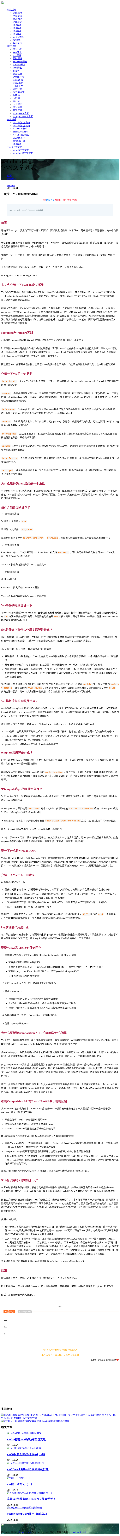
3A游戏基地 (19, 138)
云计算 (16, 101)
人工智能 (17, 104)
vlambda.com (24, 1532)
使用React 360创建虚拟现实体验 (53, 1421)
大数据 (16, 98)
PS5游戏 (17, 34)
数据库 (16, 70)
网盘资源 (17, 16)
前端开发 (17, 58)
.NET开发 (18, 86)
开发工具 (17, 73)
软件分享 (17, 43)
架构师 (16, 95)
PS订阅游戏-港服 (21, 125)
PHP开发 (17, 67)
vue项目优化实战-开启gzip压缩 (26, 1454)
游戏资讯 (17, 22)
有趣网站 (17, 19)
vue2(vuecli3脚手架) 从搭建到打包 (28, 1469)
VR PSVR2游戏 (21, 134)
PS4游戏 (17, 31)
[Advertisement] (60, 1384)
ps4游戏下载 (19, 141)
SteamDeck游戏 (20, 131)
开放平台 (17, 89)
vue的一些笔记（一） (20, 1484)
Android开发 (19, 64)
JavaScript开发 (20, 61)
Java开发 (17, 52)
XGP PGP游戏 (20, 128)
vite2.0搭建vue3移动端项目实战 (26, 1439)
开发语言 (17, 107)
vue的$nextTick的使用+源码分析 (27, 1513)
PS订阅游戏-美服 (21, 122)
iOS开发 (17, 55)
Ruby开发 (18, 83)
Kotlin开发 (18, 80)
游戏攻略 (17, 12)
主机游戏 (11, 119)
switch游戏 (18, 37)
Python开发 (18, 77)
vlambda (11, 185)
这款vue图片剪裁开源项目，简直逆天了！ (33, 1498)
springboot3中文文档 (23, 116)
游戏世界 (11, 9)
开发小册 (17, 49)
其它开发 (17, 110)
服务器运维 (19, 92)
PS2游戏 (17, 25)
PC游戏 (16, 40)
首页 (9, 175)
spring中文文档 (14, 147)
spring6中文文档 (21, 113)
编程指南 (11, 46)
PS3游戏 (17, 28)
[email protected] (78, 1532)
